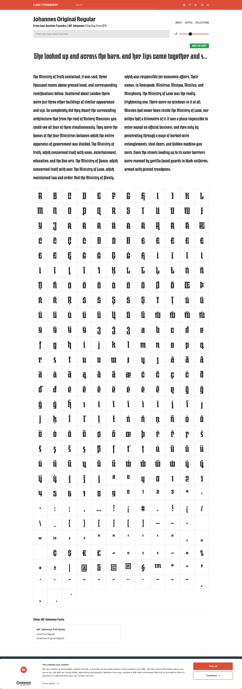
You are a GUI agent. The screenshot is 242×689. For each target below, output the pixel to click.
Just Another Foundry (53, 26)
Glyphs (188, 22)
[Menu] (208, 5)
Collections (202, 22)
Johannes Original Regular (50, 638)
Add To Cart (199, 45)
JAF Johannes (76, 26)
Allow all (213, 666)
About (178, 22)
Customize (211, 675)
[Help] (195, 5)
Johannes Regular (45, 634)
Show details (48, 683)
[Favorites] (190, 5)
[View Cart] (202, 5)
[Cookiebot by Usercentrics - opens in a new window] (23, 683)
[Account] (184, 5)
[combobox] (117, 5)
